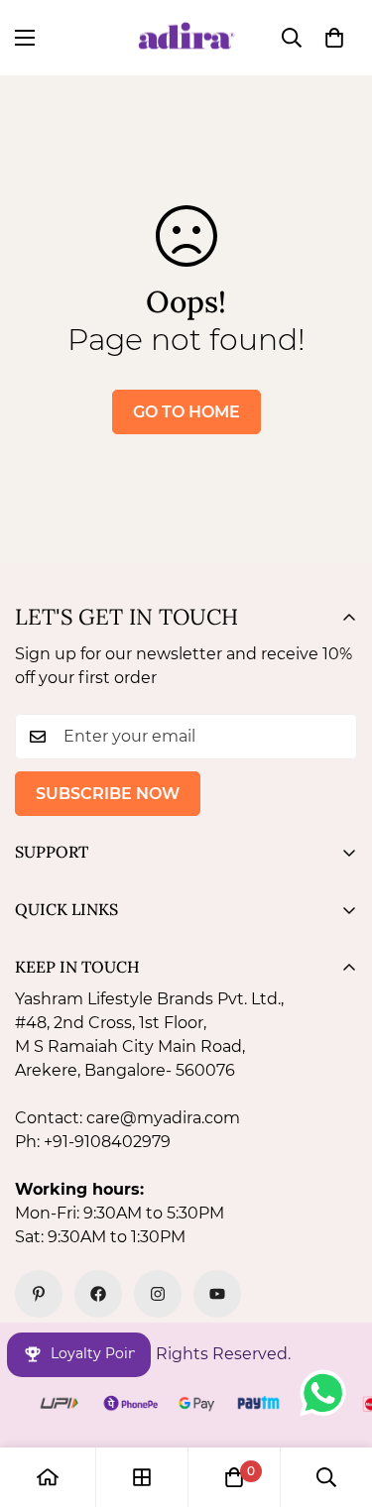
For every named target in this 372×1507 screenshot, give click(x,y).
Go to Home (186, 412)
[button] (334, 37)
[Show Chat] (328, 1393)
